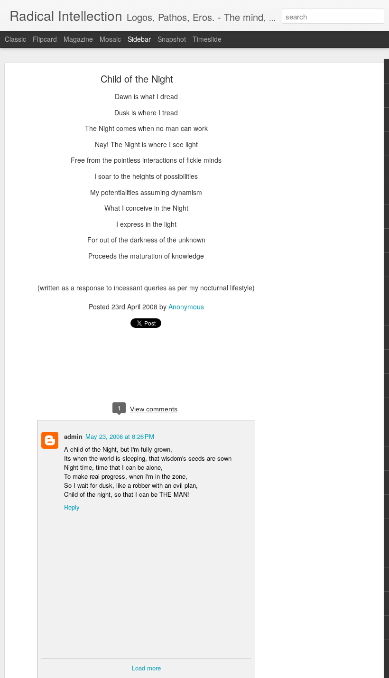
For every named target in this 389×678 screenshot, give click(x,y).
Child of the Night (137, 78)
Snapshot (171, 39)
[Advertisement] (307, 226)
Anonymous (186, 306)
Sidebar (139, 39)
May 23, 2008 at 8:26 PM (119, 436)
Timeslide (207, 39)
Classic (15, 39)
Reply (72, 506)
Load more (146, 667)
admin (73, 436)
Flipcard (45, 39)
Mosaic (110, 39)
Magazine (78, 39)
